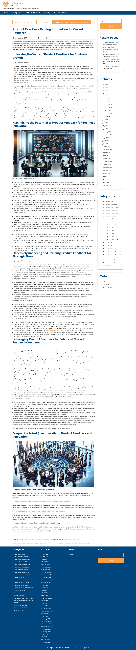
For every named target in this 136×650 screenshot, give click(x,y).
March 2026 (106, 96)
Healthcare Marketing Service (72, 539)
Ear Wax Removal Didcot (110, 210)
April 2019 (105, 179)
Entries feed (106, 284)
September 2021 (107, 150)
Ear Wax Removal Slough (110, 222)
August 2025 (106, 117)
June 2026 (105, 87)
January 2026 (106, 102)
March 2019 (106, 182)
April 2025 (105, 129)
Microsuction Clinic (108, 243)
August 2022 (106, 138)
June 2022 (105, 144)
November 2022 (107, 135)
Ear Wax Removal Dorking (110, 213)
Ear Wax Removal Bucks (110, 204)
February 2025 (107, 132)
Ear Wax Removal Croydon (111, 207)
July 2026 (105, 84)
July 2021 (105, 156)
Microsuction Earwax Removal (112, 252)
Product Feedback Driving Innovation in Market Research (35, 539)
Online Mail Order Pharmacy (23, 22)
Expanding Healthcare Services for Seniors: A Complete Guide (76, 543)
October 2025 (107, 111)
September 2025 (107, 114)
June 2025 (105, 123)
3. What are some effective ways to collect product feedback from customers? (38, 511)
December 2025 (107, 105)
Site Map (47, 13)
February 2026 (107, 99)
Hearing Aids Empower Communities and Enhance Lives (29, 543)
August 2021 (106, 153)
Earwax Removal (108, 228)
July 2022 (105, 141)
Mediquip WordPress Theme (58, 647)
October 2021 (107, 147)
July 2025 (105, 120)
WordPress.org (107, 287)
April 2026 (105, 93)
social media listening (53, 330)
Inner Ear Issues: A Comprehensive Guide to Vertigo (110, 49)
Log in (104, 281)
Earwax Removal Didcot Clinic (111, 240)
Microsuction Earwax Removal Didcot (112, 256)
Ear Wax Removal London (110, 216)
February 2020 (107, 170)
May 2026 (105, 90)
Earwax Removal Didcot (110, 237)
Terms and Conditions (33, 13)
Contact (5, 13)
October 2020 (107, 165)
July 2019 (105, 176)
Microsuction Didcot (108, 249)
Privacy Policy (17, 13)
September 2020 (107, 167)
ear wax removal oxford (110, 219)
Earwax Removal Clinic (109, 231)
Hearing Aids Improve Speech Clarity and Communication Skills (111, 61)
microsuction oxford (109, 260)
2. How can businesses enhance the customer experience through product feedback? (41, 501)
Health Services (59, 13)
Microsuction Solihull (109, 263)
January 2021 (106, 159)
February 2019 (107, 185)
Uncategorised (43, 22)
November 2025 (107, 108)
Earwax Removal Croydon (110, 234)
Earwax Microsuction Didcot (111, 225)
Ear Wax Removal (108, 201)
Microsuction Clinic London (110, 246)
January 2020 (106, 173)
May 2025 (105, 126)
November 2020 (107, 162)
